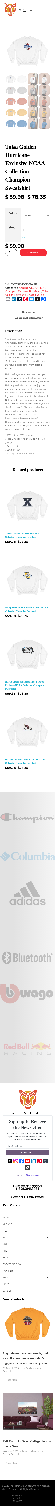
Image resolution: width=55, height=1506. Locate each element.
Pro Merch (35, 291)
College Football (11, 1454)
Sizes (11, 227)
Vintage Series (35, 294)
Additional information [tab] (29, 318)
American (24, 287)
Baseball (7, 1371)
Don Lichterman (33, 1368)
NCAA (34, 287)
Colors (12, 213)
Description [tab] (29, 312)
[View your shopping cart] (25, 10)
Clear (23, 237)
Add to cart (33, 252)
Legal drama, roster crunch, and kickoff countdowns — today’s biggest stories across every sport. (26, 1358)
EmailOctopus (33, 1175)
